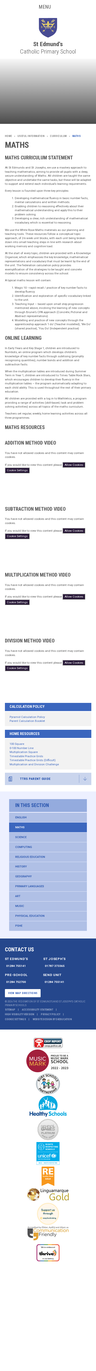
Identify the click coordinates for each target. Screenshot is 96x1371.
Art (17, 896)
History (21, 866)
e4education (64, 1019)
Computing (23, 847)
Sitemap (10, 1009)
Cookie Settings (17, 470)
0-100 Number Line (21, 748)
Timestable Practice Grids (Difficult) (33, 760)
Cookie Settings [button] (15, 1019)
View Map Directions (22, 993)
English (21, 817)
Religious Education (30, 857)
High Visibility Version (19, 1014)
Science (21, 837)
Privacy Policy (50, 1014)
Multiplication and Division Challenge (34, 764)
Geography (23, 876)
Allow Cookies (73, 465)
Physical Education (30, 916)
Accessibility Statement (37, 1009)
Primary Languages (29, 886)
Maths (20, 827)
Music (19, 906)
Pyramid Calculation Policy (27, 717)
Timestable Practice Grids (26, 756)
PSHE (18, 925)
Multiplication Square (24, 752)
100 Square (17, 744)
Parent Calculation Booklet (27, 721)
